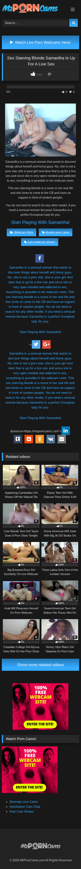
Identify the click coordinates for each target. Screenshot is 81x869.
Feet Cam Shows (21, 811)
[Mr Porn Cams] (33, 9)
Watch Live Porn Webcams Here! (42, 42)
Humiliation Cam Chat (24, 806)
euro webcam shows (41, 242)
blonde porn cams (57, 232)
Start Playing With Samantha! (40, 222)
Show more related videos (40, 664)
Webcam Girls (23, 232)
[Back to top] (69, 857)
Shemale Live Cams (23, 802)
